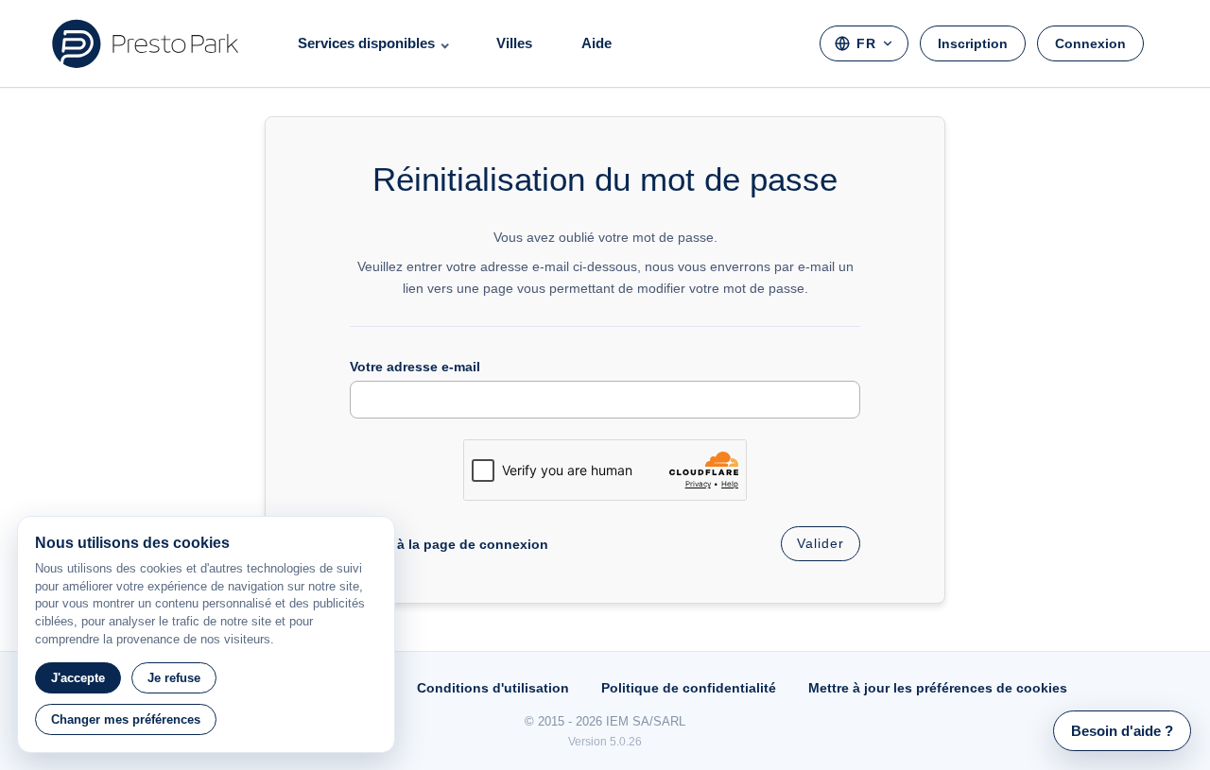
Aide (596, 43)
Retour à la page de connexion (449, 544)
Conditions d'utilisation (493, 687)
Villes (514, 43)
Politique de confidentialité (688, 687)
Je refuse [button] (173, 678)
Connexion (1090, 43)
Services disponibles (366, 43)
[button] (1122, 730)
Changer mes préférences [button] (125, 719)
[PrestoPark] (145, 43)
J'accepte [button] (78, 678)
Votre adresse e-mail (415, 366)
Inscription (973, 43)
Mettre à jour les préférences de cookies (937, 687)
